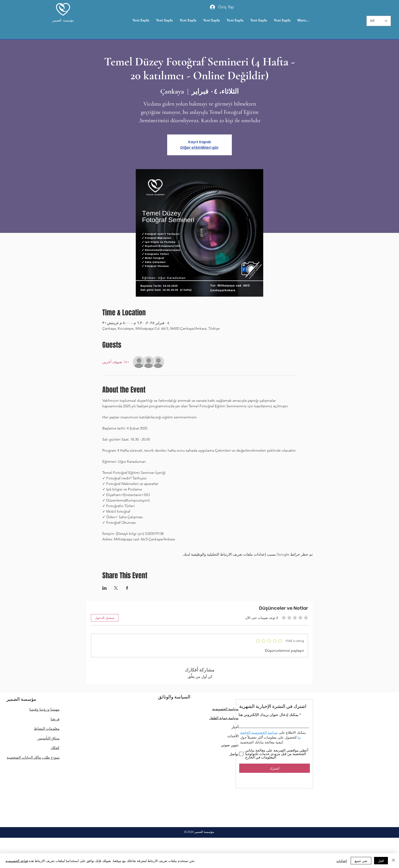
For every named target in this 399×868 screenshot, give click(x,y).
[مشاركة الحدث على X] (116, 588)
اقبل (381, 860)
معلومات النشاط (47, 728)
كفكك (55, 748)
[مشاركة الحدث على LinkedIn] (104, 588)
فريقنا (55, 719)
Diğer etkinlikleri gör (199, 147)
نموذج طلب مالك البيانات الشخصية (33, 757)
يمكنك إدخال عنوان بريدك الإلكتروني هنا (268, 715)
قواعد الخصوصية (17, 860)
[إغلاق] (393, 860)
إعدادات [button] (341, 860)
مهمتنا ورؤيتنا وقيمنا (44, 709)
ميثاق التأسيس (48, 738)
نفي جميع (361, 860)
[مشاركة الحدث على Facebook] (127, 588)
